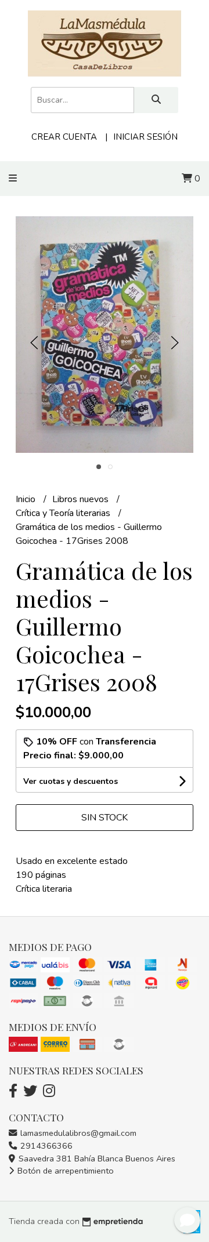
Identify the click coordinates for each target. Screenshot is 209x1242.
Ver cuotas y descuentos (70, 781)
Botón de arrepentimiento (64, 1170)
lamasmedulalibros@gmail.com (77, 1133)
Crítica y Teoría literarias (64, 513)
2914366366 (45, 1146)
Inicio (27, 499)
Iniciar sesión (145, 137)
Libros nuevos (81, 499)
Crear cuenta (64, 137)
